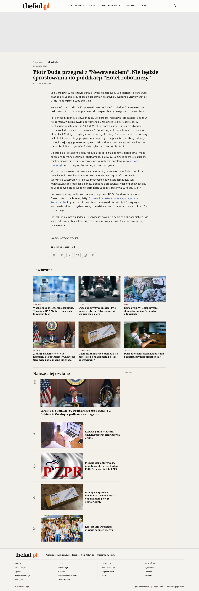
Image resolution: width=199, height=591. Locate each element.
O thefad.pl (63, 568)
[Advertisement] (99, 32)
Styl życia (131, 5)
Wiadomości (77, 5)
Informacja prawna (175, 587)
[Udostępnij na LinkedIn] (69, 255)
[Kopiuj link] (93, 255)
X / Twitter (149, 568)
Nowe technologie (111, 5)
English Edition (108, 572)
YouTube (148, 576)
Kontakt (61, 572)
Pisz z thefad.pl (108, 568)
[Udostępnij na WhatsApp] (85, 255)
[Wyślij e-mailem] (77, 255)
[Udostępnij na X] (62, 255)
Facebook (149, 572)
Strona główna (38, 62)
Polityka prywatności (140, 587)
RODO (104, 576)
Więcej (145, 5)
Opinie (92, 5)
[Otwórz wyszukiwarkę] (173, 6)
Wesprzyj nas (64, 579)
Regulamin (158, 587)
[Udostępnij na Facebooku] (54, 255)
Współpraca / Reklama (67, 576)
